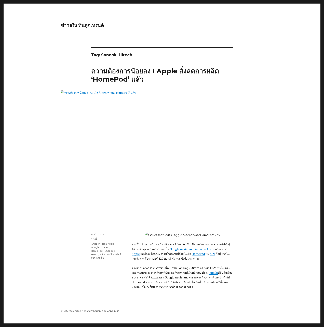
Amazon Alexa (204, 249)
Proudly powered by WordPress (101, 311)
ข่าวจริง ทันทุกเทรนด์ (82, 25)
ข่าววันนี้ (108, 254)
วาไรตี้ (94, 239)
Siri (212, 254)
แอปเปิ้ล (213, 272)
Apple (136, 254)
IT (104, 250)
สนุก (93, 258)
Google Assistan (181, 249)
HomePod (198, 254)
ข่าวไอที (117, 254)
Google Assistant (100, 247)
